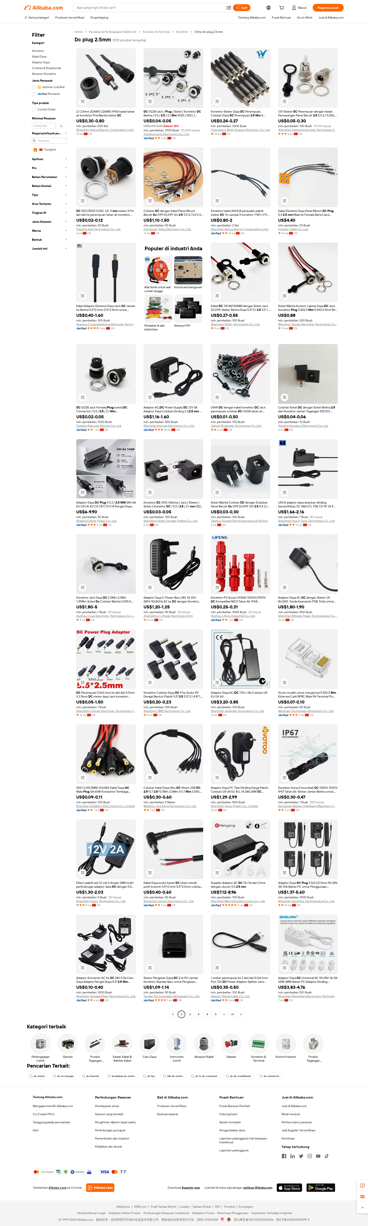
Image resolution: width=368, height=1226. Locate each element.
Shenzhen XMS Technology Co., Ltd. (167, 711)
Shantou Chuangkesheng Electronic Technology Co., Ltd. (106, 324)
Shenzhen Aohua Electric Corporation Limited (106, 130)
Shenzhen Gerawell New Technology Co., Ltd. (106, 996)
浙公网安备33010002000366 (253, 1219)
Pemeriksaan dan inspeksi (112, 1138)
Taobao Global (201, 1206)
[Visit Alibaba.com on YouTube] (318, 1156)
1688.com (140, 1206)
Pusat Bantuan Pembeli (234, 1106)
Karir (36, 1130)
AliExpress (123, 1206)
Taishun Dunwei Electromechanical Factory (239, 521)
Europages (246, 1206)
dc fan (151, 1076)
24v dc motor (175, 1076)
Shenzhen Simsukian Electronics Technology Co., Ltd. (308, 996)
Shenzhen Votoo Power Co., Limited (234, 806)
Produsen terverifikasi (171, 1106)
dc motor (39, 1076)
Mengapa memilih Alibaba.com (53, 1106)
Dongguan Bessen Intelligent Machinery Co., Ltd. (308, 806)
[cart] (282, 8)
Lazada (184, 1206)
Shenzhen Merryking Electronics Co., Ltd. (238, 901)
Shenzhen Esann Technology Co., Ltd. (101, 901)
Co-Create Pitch (44, 1114)
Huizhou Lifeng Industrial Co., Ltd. (233, 616)
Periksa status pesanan (297, 1122)
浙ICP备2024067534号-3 (292, 1219)
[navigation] (48, 523)
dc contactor (271, 1076)
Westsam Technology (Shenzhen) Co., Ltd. (306, 711)
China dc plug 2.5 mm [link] (208, 31)
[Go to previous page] (173, 1014)
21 (232, 1014)
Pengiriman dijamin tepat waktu (115, 1122)
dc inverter (92, 1076)
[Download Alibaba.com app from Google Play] (320, 1187)
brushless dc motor (123, 1076)
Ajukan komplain (230, 1122)
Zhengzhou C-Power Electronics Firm (168, 616)
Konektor (182, 31)
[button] (228, 7)
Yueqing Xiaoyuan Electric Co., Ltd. (99, 425)
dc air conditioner (240, 1076)
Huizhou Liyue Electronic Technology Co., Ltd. (106, 616)
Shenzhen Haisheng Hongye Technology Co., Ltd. (308, 130)
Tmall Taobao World (163, 1206)
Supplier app (191, 1187)
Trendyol (229, 1206)
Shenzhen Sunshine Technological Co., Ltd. (306, 901)
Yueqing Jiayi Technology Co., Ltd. (98, 229)
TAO (217, 1206)
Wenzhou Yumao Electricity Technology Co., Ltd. (308, 324)
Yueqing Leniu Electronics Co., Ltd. (166, 134)
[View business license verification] (222, 1219)
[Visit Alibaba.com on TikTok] (326, 1156)
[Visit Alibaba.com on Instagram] (309, 1156)
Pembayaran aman (107, 1106)
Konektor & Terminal (156, 31)
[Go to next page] (241, 1014)
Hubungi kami (228, 1114)
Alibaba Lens (57, 1187)
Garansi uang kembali (109, 1114)
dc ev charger (65, 1076)
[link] (362, 1185)
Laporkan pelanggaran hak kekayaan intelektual (243, 1140)
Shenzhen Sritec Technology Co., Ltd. (235, 324)
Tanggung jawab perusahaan (51, 1122)
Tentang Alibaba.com (47, 1097)
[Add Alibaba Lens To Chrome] (100, 1187)
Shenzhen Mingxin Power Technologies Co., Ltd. (308, 616)
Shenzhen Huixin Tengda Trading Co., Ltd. (171, 521)
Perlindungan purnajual (110, 1130)
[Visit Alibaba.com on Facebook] (284, 1156)
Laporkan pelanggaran (234, 1150)
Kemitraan (288, 1138)
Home (79, 31)
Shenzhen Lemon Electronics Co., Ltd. (169, 901)
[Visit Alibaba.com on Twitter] (301, 1156)
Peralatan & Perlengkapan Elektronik (113, 31)
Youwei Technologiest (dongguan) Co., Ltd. (172, 996)
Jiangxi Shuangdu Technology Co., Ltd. (236, 425)
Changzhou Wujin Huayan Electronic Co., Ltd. (240, 130)
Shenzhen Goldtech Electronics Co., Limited (105, 806)
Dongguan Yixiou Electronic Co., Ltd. (167, 229)
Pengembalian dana (232, 1130)
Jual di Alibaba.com (294, 1106)
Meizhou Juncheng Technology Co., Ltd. (170, 806)
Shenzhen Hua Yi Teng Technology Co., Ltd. (306, 521)
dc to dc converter (206, 1076)
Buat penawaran (167, 1114)
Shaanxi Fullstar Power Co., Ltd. (96, 521)
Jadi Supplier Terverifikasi (298, 1130)
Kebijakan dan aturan (108, 1146)
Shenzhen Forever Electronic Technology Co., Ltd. (106, 711)
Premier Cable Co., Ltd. (293, 229)
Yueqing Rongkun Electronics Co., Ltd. (303, 425)
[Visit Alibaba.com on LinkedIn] (292, 1156)
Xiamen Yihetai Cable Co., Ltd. (230, 996)
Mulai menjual (291, 1114)
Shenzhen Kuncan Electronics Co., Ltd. (169, 425)
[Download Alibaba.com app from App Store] (289, 1187)
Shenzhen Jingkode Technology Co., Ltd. (237, 711)
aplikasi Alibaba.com (257, 1187)
